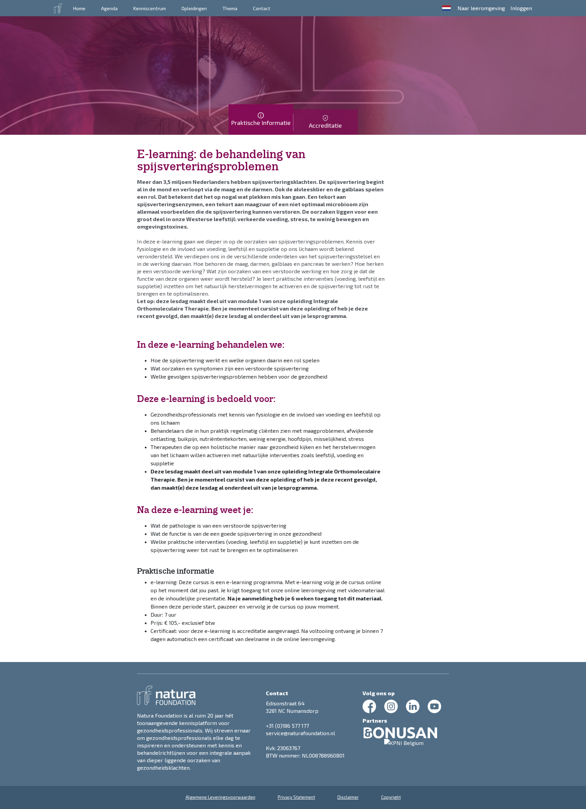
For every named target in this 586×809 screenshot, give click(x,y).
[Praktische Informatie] (261, 130)
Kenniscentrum (149, 8)
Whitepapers (152, 9)
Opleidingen (194, 8)
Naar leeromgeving (481, 8)
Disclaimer (348, 797)
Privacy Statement (296, 797)
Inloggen (521, 8)
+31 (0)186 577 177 (287, 725)
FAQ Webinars (201, 9)
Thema (229, 8)
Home (79, 8)
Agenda (109, 8)
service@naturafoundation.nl (300, 733)
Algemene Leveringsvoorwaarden (220, 797)
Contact (261, 8)
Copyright (391, 797)
